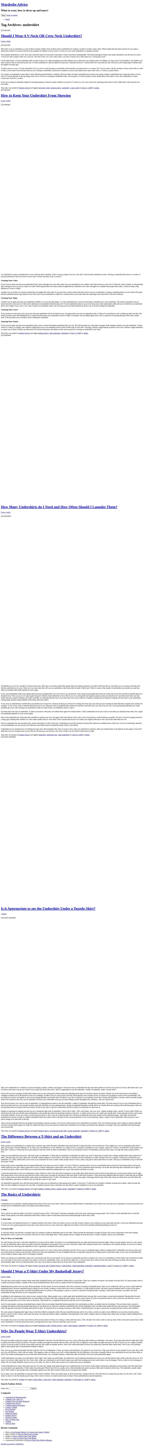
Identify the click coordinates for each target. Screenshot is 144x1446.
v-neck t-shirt (74, 88)
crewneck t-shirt (44, 88)
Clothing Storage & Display (15, 1405)
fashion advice (56, 88)
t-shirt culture (37, 1380)
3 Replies (4, 1200)
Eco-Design (9, 1411)
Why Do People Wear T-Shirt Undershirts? (34, 1331)
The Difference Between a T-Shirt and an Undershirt (41, 1136)
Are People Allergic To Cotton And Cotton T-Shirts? (31, 1432)
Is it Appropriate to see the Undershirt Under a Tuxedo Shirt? (48, 908)
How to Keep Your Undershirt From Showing (36, 95)
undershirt (65, 88)
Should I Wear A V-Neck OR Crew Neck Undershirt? (41, 36)
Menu (3, 15)
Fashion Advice (24, 88)
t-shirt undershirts (78, 1266)
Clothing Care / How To (14, 1399)
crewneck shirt (43, 1266)
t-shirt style (47, 1380)
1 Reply (4, 914)
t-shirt (65, 1326)
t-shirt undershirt (57, 1380)
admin (97, 88)
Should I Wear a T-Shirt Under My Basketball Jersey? (42, 1271)
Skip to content (12, 15)
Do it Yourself (10, 1409)
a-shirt (35, 1266)
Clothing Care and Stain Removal (17, 1401)
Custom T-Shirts (11, 1407)
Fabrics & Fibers (11, 1413)
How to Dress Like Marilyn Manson (39, 1440)
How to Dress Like (12, 1419)
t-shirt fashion (66, 1266)
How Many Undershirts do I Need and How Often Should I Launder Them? (59, 507)
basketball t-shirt (44, 1326)
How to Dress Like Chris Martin (24, 1436)
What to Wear (10, 1423)
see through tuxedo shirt (58, 1131)
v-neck (109, 1266)
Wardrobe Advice (14, 4)
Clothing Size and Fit (12, 1403)
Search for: (5, 1388)
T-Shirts (21, 1266)
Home (7, 19)
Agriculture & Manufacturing (15, 1397)
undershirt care (51, 735)
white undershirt (63, 735)
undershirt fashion (99, 1266)
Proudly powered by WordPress (12, 1444)
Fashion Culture (11, 1417)
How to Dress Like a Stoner (28, 1434)
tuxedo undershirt (74, 1131)
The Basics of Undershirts (20, 1194)
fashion (41, 1189)
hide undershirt (55, 333)
